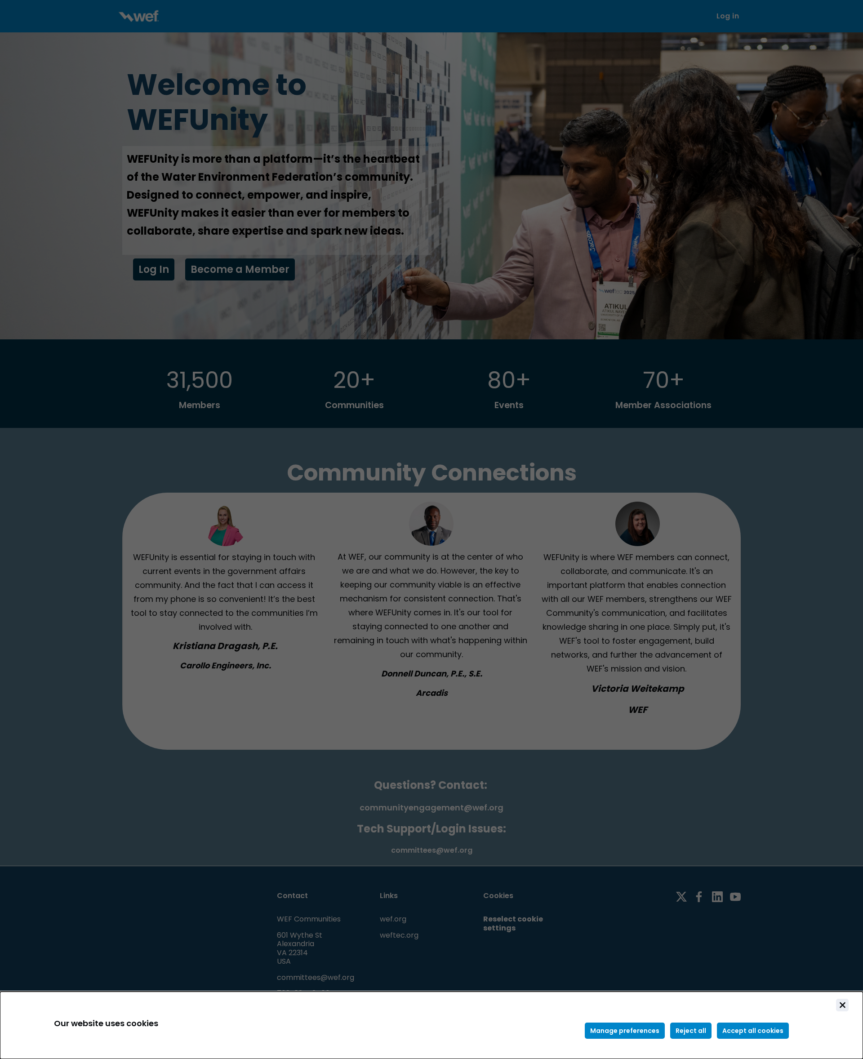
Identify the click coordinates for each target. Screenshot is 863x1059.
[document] (431, 1025)
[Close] (842, 1005)
